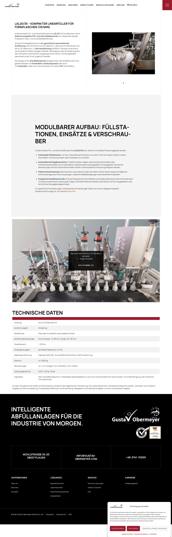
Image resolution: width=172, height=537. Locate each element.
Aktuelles (14, 492)
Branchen (61, 5)
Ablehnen (133, 528)
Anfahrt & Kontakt (94, 487)
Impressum (153, 534)
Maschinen (73, 5)
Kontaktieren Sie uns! (66, 191)
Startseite (49, 5)
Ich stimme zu (86, 265)
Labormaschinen (56, 487)
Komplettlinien (86, 5)
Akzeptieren (118, 528)
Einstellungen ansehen (155, 528)
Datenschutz (61, 514)
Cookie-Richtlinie (127, 534)
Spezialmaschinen (57, 483)
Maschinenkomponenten (59, 492)
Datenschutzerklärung (141, 534)
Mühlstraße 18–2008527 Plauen (36, 456)
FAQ (89, 492)
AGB (70, 514)
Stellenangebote (131, 483)
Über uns (120, 5)
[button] (94, 53)
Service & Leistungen (105, 5)
